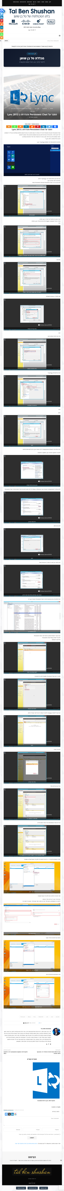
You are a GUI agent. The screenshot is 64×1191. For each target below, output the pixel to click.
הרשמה (38, 1)
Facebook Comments (19, 1110)
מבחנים (46, 1)
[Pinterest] (38, 126)
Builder (57, 1016)
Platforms (44, 108)
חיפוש (6, 40)
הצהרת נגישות (16, 1)
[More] (9, 126)
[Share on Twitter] (27, 1023)
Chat (52, 1016)
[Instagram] (31, 4)
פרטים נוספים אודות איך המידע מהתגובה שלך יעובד (26, 1143)
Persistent (40, 1016)
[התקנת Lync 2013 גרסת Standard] (46, 1080)
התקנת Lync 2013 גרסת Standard (46, 1100)
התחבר (42, 1)
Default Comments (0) (8, 1110)
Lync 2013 (37, 108)
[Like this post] (30, 1023)
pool (34, 1016)
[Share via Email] (23, 1023)
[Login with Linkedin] (12, 1114)
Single (29, 1016)
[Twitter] (33, 4)
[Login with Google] (15, 1114)
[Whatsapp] (14, 126)
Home (51, 108)
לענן (50, 1)
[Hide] (0, 40)
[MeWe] (26, 126)
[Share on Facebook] (28, 1023)
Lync (47, 1016)
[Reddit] (32, 126)
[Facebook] (55, 126)
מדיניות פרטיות (23, 1)
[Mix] (20, 126)
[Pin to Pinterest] (25, 1023)
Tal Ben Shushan (33, 117)
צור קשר (34, 1)
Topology (22, 1016)
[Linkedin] (29, 4)
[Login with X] (9, 1114)
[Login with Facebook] (6, 1114)
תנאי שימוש (29, 1)
